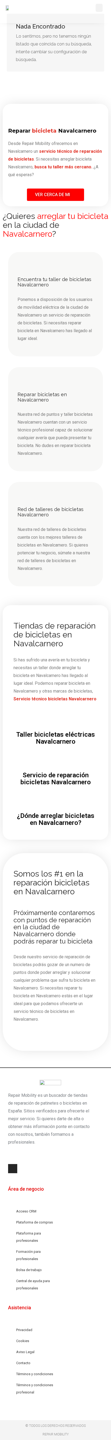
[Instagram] (12, 1168)
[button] (99, 8)
